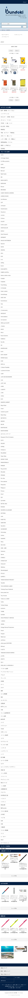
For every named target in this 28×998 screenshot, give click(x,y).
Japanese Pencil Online (15, 995)
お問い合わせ (3, 980)
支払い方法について (8, 984)
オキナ (8, 30)
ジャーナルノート (5, 36)
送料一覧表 (3, 848)
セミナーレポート (5, 34)
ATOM (19, 987)
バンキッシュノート (18, 34)
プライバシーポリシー (19, 986)
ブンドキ (9, 995)
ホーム (3, 30)
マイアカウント (3, 977)
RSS (17, 987)
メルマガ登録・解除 (11, 987)
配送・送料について (16, 984)
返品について (23, 984)
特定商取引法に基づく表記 (9, 986)
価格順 (12, 46)
